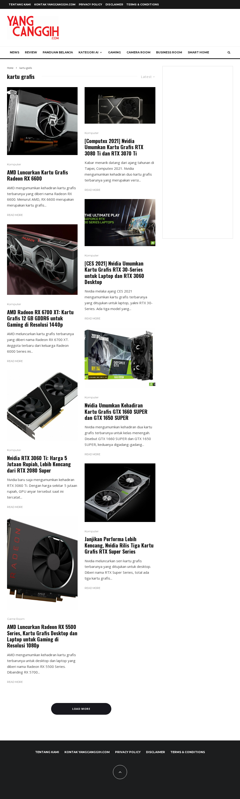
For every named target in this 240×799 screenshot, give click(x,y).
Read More (15, 215)
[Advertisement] (198, 155)
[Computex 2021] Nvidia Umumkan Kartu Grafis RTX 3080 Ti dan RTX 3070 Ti (114, 147)
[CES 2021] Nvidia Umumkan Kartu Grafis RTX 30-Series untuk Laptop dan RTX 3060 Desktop (114, 272)
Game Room (16, 619)
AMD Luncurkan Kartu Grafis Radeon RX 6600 (37, 175)
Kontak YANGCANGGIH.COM (54, 4)
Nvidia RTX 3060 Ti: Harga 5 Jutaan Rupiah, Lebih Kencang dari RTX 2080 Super (39, 464)
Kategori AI (88, 52)
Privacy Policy (90, 4)
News (14, 52)
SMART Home (198, 52)
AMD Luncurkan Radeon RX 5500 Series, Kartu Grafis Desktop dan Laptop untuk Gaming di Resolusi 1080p (42, 636)
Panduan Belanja (58, 52)
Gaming (114, 52)
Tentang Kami (20, 4)
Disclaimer (114, 4)
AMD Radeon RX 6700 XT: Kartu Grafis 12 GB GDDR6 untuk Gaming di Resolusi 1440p (40, 318)
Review (31, 52)
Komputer (14, 164)
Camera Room (138, 52)
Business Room (169, 52)
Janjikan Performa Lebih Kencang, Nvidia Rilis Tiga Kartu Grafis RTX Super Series (119, 545)
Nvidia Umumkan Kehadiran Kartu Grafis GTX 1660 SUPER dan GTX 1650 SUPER (116, 411)
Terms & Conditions (142, 4)
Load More (81, 708)
